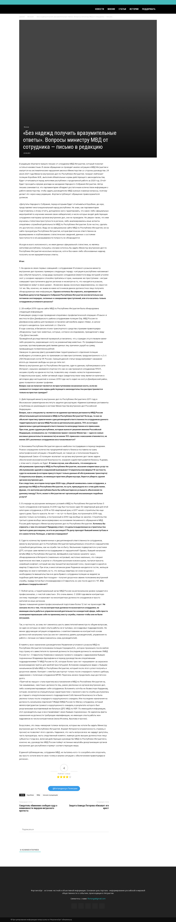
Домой (22, 17)
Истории (134, 9)
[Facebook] (146, 2)
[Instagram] (151, 2)
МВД (38, 795)
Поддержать (148, 9)
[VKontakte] (159, 2)
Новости (99, 9)
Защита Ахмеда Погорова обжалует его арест (89, 806)
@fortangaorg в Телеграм (64, 788)
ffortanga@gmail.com (96, 898)
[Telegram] (155, 2)
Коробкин (30, 795)
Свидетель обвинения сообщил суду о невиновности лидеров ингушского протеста (38, 808)
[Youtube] (163, 2)
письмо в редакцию (50, 795)
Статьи (122, 9)
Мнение (111, 9)
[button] (162, 9)
